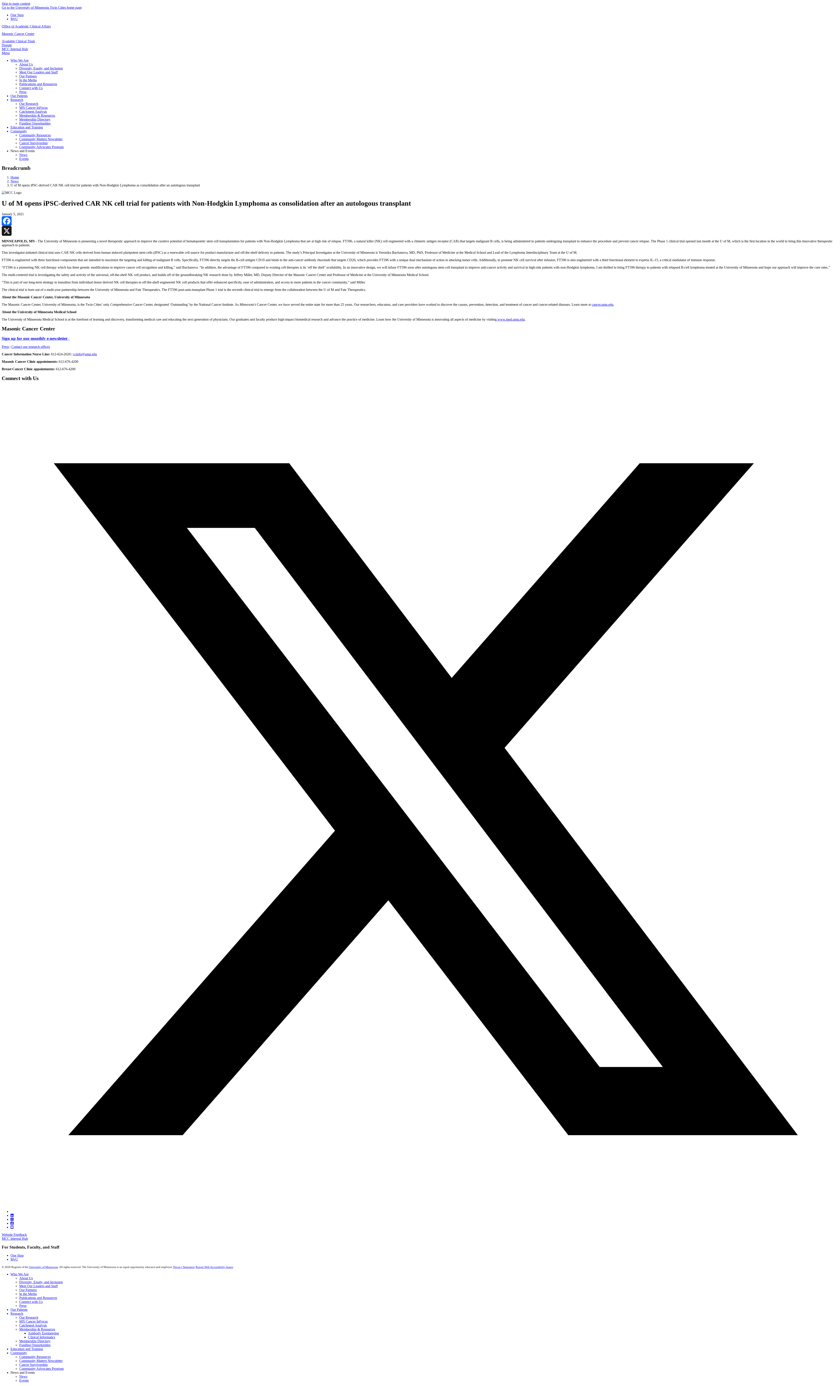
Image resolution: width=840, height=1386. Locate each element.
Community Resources (35, 1357)
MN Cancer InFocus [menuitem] (33, 107)
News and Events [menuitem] (22, 151)
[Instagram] (12, 1219)
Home (14, 177)
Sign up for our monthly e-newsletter (36, 338)
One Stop (17, 15)
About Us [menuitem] (26, 64)
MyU (14, 19)
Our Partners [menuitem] (28, 76)
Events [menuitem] (24, 159)
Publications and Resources (38, 1298)
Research (16, 1313)
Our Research (28, 1317)
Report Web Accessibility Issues (214, 1267)
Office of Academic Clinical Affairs (26, 26)
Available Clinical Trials (18, 41)
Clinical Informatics (41, 1337)
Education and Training (26, 1349)
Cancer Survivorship (33, 1365)
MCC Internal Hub (15, 49)
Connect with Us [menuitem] (31, 88)
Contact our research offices (30, 347)
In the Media (28, 1294)
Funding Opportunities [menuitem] (35, 123)
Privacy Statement (184, 1267)
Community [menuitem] (18, 131)
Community (18, 1353)
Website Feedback (14, 1235)
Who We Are (19, 1274)
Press (5, 347)
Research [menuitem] (16, 100)
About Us (26, 1278)
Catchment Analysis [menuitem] (33, 111)
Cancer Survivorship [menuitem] (33, 143)
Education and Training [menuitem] (26, 127)
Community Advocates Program (41, 1368)
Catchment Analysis (33, 1325)
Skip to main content (16, 3)
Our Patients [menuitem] (19, 96)
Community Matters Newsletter (41, 1361)
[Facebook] (420, 221)
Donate (7, 45)
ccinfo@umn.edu (85, 354)
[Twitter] (424, 1211)
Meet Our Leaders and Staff (38, 1286)
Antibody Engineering (43, 1333)
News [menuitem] (23, 155)
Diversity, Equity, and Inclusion (41, 1282)
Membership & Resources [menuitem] (37, 115)
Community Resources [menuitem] (35, 135)
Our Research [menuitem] (28, 104)
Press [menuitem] (22, 92)
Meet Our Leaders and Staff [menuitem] (38, 72)
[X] (420, 231)
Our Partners (28, 1290)
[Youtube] (12, 1227)
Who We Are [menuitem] (19, 60)
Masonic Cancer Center (18, 34)
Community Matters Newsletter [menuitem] (41, 139)
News (14, 181)
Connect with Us (31, 1302)
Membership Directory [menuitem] (35, 119)
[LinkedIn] (12, 1215)
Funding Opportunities (35, 1345)
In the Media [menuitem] (28, 80)
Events (24, 1380)
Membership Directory (35, 1341)
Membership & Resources (37, 1329)
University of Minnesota (43, 1267)
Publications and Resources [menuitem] (38, 84)
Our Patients (19, 1309)
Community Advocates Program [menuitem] (41, 147)
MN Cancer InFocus (33, 1321)
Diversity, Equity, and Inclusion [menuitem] (41, 68)
